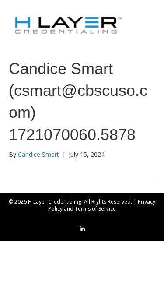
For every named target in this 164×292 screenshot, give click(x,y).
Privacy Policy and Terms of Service (101, 205)
